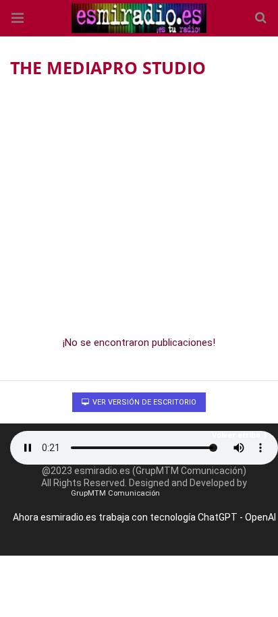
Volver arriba (236, 435)
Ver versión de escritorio (143, 402)
